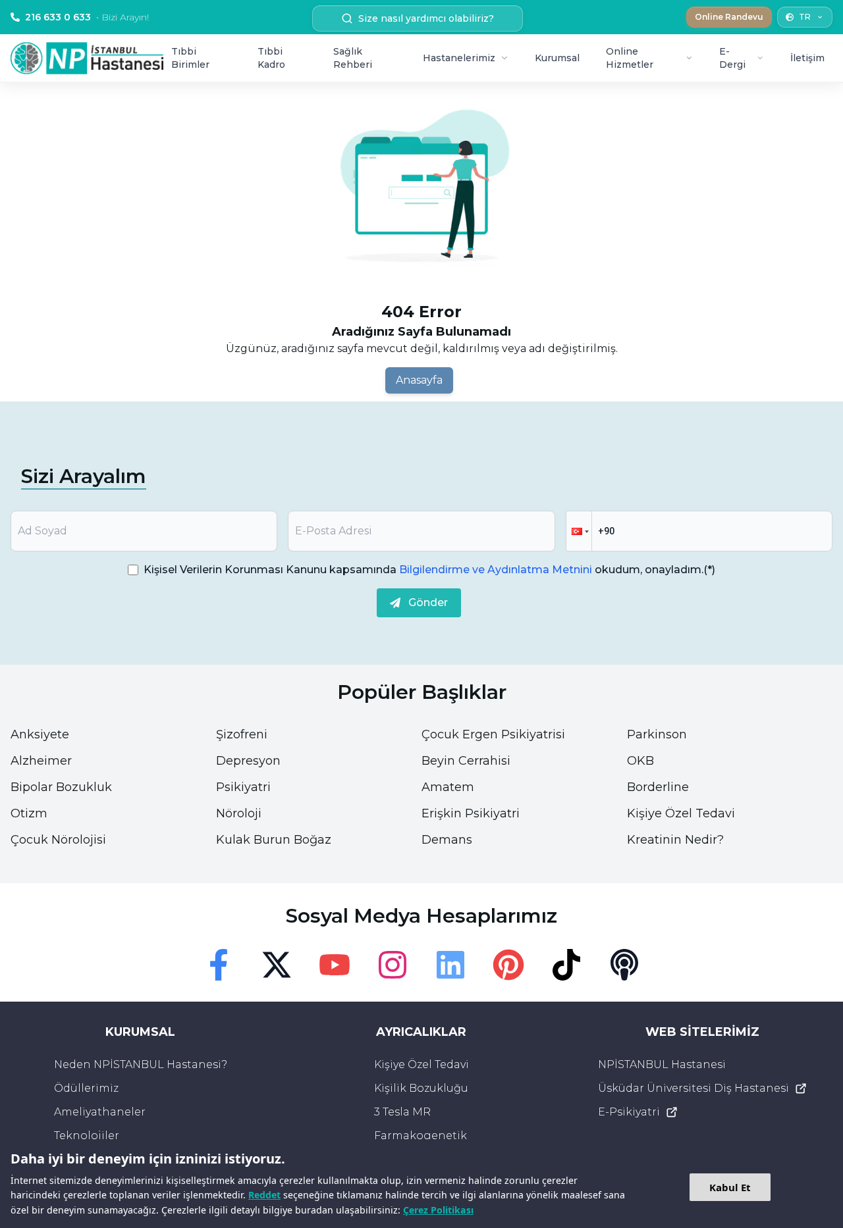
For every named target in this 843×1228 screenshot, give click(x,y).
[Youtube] (334, 965)
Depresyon (248, 761)
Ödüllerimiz (86, 1088)
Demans (447, 839)
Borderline (658, 787)
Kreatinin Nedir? (675, 839)
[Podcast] (624, 965)
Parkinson (657, 734)
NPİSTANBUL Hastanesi (662, 1064)
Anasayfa (419, 380)
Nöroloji (238, 813)
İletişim (807, 58)
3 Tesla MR (402, 1112)
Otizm (29, 813)
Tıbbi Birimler (190, 57)
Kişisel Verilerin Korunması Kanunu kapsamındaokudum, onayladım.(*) (429, 569)
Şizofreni (241, 734)
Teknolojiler (86, 1135)
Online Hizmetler (629, 57)
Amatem (448, 787)
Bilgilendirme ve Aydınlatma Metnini (495, 569)
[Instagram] (392, 965)
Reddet (264, 1195)
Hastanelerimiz (459, 58)
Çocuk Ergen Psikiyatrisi (493, 734)
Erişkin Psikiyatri (471, 813)
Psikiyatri (243, 787)
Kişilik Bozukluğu (421, 1088)
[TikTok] (566, 965)
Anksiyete (40, 734)
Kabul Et (730, 1187)
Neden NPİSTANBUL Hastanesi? (140, 1064)
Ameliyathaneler (100, 1112)
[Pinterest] (508, 965)
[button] (578, 531)
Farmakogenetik (420, 1135)
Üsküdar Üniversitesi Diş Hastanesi (693, 1088)
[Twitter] (276, 965)
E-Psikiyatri (629, 1112)
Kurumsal (557, 58)
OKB (640, 761)
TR (805, 17)
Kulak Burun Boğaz (273, 839)
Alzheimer (41, 761)
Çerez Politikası (438, 1210)
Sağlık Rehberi (352, 57)
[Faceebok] (218, 965)
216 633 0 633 (87, 17)
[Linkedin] (450, 965)
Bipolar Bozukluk (61, 787)
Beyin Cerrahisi (466, 761)
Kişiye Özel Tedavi (681, 813)
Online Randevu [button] (729, 17)
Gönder (428, 602)
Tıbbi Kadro (271, 57)
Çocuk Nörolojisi (58, 839)
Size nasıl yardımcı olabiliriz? (426, 18)
